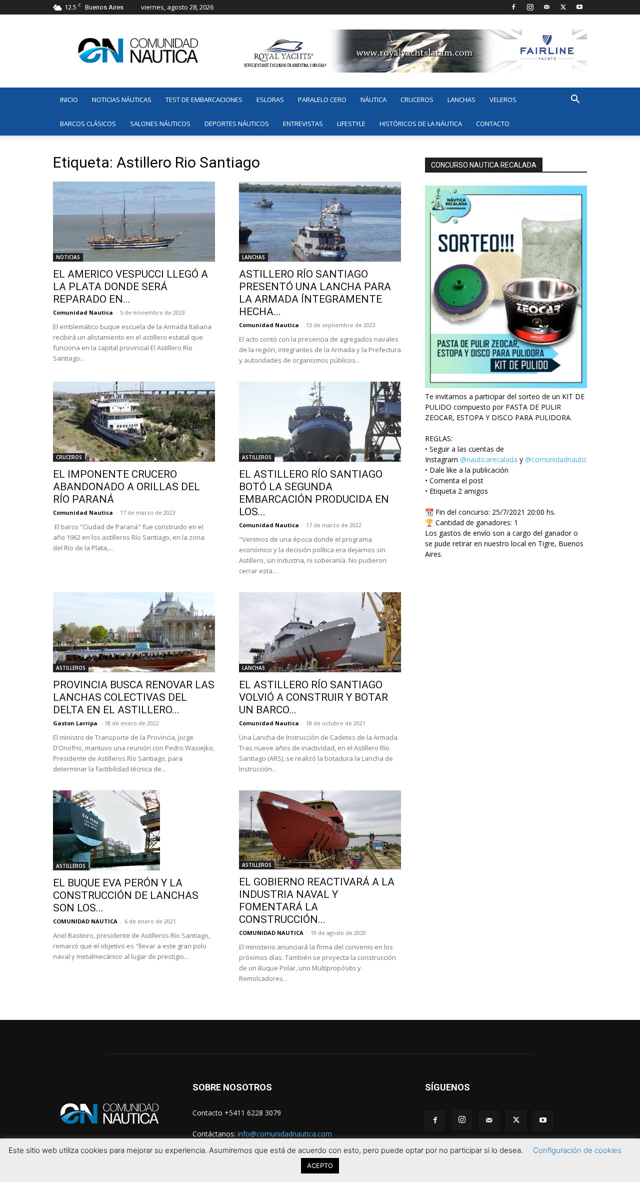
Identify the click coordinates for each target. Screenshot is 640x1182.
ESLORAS (270, 99)
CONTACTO (493, 123)
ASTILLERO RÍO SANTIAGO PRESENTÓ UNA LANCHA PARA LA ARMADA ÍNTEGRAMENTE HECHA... (315, 293)
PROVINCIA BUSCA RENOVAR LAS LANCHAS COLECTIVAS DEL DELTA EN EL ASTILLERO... (133, 697)
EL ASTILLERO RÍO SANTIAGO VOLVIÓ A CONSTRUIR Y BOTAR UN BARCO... (313, 697)
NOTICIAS (68, 257)
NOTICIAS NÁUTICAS (122, 99)
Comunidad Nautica (83, 312)
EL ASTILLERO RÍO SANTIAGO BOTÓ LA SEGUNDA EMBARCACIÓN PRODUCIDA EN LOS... (314, 493)
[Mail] (546, 7)
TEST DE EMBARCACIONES (204, 99)
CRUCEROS (417, 99)
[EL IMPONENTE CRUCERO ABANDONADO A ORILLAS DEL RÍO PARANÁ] (134, 422)
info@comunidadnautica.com (285, 1133)
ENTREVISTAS (303, 123)
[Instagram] (530, 7)
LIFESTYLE (351, 123)
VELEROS (503, 99)
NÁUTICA (373, 99)
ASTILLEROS (257, 457)
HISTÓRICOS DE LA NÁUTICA (421, 123)
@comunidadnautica (558, 459)
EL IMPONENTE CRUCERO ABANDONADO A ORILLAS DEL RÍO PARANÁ (126, 486)
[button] (575, 100)
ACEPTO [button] (320, 1165)
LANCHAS (462, 99)
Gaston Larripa (75, 723)
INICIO (69, 99)
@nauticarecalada (489, 459)
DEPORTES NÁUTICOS (236, 123)
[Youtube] (579, 7)
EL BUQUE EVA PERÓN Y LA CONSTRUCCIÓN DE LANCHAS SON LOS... (125, 895)
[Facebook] (513, 7)
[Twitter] (563, 7)
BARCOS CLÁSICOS (88, 123)
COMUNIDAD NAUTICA (85, 921)
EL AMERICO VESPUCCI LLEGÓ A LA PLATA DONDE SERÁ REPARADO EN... (130, 286)
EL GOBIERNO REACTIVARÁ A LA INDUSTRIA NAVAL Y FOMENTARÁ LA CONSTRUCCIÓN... (316, 900)
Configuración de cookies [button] (577, 1150)
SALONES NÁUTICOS (160, 123)
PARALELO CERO (322, 99)
